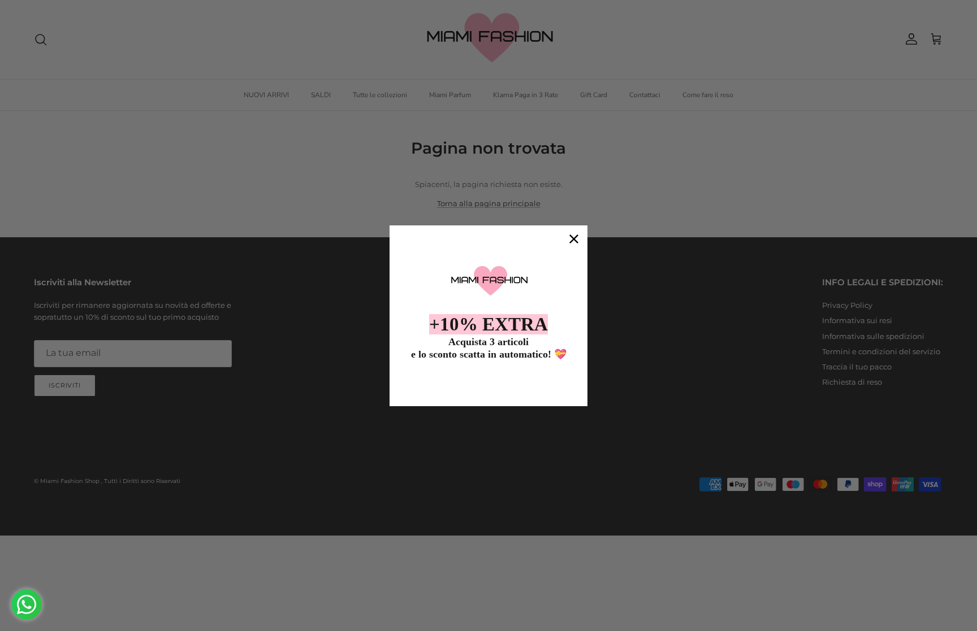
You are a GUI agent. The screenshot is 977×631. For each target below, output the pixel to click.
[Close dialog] (574, 239)
